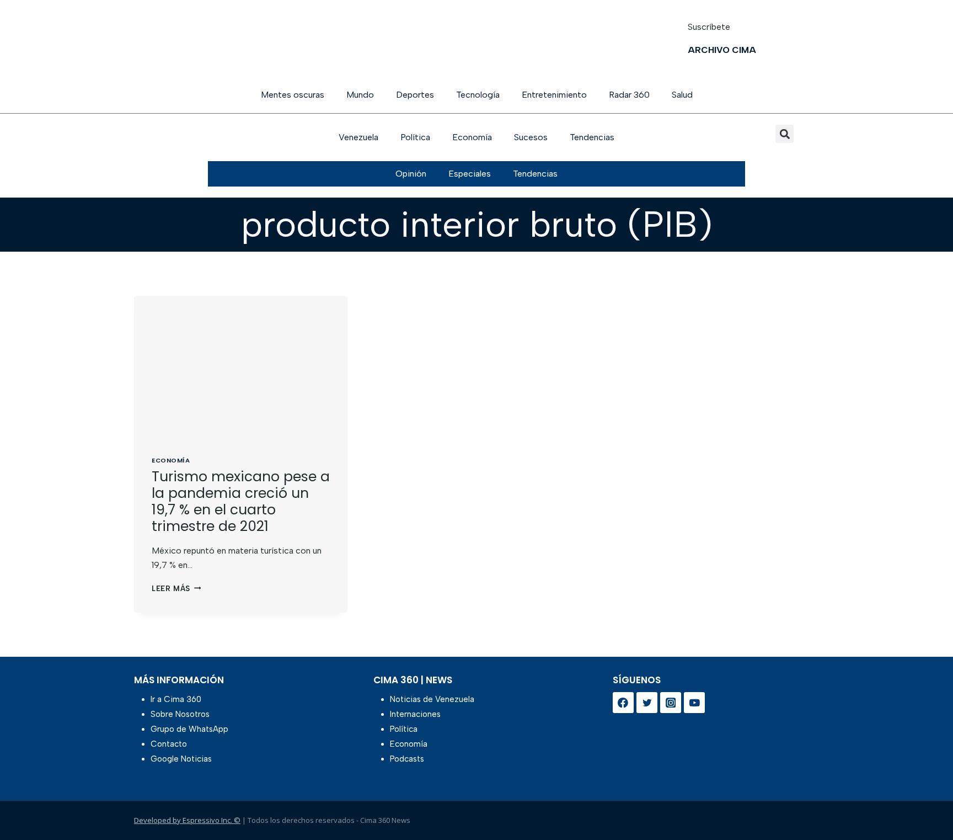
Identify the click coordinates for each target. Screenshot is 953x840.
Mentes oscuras (292, 94)
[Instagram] (670, 702)
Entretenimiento (554, 94)
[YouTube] (694, 702)
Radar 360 (629, 94)
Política (415, 137)
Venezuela (358, 137)
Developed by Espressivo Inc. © (187, 820)
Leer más (176, 588)
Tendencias (592, 137)
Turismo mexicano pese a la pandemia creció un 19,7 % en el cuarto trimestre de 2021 (241, 501)
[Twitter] (646, 702)
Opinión (410, 173)
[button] (784, 134)
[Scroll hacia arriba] (926, 802)
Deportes (415, 94)
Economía (472, 137)
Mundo (360, 94)
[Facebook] (623, 702)
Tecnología (478, 94)
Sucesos (531, 137)
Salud (682, 94)
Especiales (469, 173)
